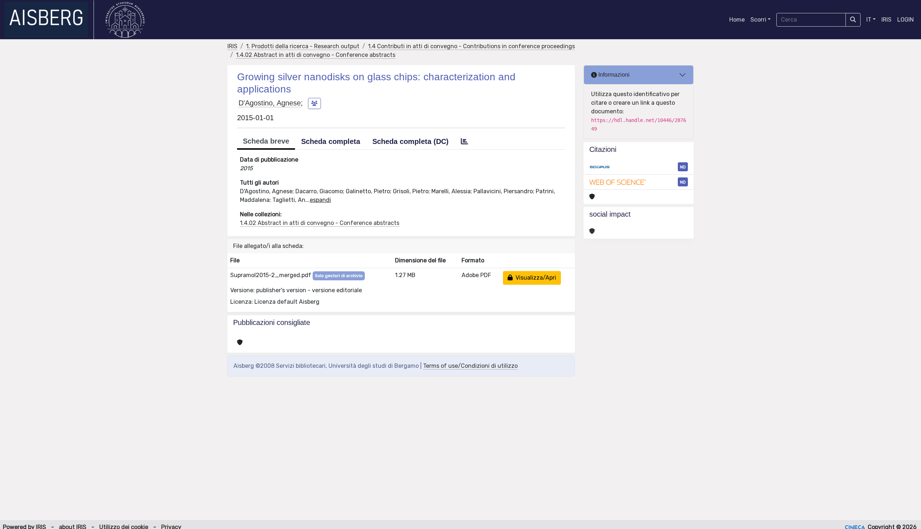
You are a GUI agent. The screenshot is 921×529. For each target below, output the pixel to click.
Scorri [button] (758, 19)
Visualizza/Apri (534, 277)
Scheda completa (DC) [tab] (410, 141)
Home (737, 19)
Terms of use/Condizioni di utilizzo (470, 365)
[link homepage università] (125, 19)
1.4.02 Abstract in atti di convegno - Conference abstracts (315, 54)
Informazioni (613, 75)
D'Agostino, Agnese (270, 103)
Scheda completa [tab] (330, 141)
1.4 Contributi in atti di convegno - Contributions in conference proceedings (471, 46)
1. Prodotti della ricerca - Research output (302, 46)
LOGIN (905, 19)
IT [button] (868, 19)
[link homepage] (49, 19)
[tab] (464, 141)
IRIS (886, 19)
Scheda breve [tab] (266, 141)
